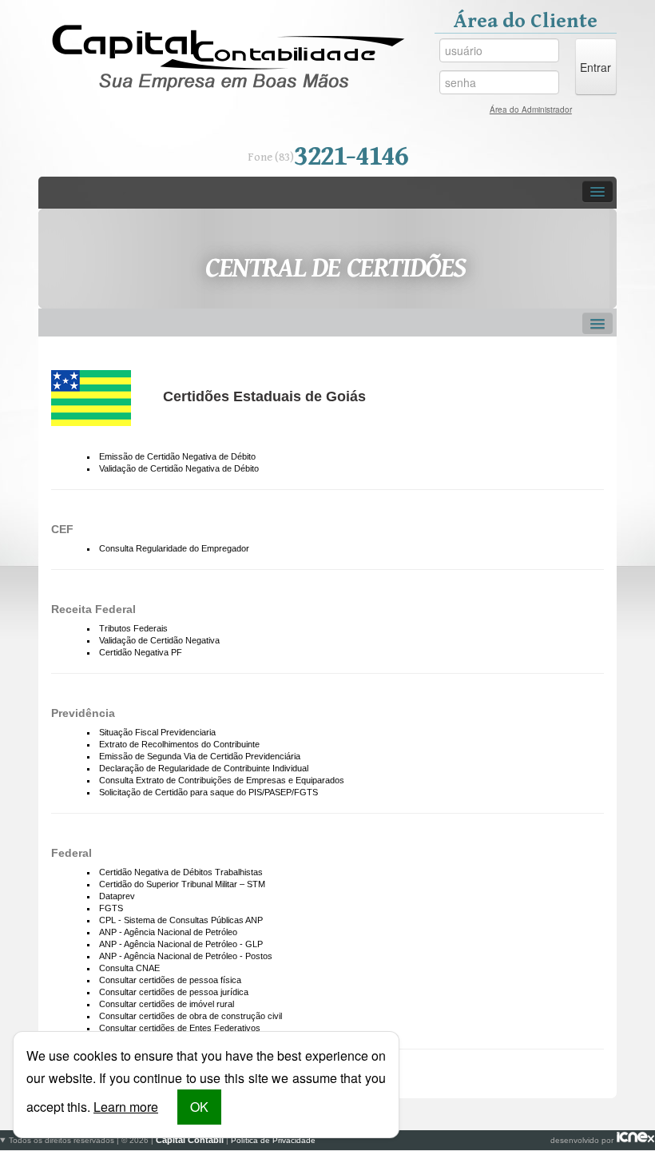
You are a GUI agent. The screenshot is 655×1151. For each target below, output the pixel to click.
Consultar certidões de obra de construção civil (190, 1016)
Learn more (125, 1106)
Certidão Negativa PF (140, 652)
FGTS (111, 908)
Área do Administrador (531, 109)
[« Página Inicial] (228, 58)
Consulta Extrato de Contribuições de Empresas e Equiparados (221, 780)
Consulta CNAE (129, 968)
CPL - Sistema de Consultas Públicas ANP (181, 920)
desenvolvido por (312, 1140)
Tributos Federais (133, 628)
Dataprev (117, 896)
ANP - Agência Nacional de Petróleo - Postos (185, 956)
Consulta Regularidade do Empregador (174, 548)
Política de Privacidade (273, 1140)
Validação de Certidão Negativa (159, 640)
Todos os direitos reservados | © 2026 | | (162, 1140)
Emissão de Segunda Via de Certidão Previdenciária (199, 756)
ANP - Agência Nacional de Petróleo (168, 932)
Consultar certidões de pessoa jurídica (173, 992)
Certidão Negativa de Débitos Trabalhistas (181, 872)
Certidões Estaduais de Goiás (264, 396)
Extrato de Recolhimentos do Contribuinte (179, 744)
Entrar (595, 67)
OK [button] (199, 1106)
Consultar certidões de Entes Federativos (179, 1028)
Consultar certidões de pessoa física (170, 980)
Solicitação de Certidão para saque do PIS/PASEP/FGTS (208, 792)
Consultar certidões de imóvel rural (166, 1004)
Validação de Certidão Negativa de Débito (179, 468)
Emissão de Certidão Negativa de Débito (177, 456)
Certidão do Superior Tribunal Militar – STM (182, 884)
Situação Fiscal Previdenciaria (157, 732)
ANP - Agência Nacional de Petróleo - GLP (181, 944)
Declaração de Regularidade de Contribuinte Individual (203, 768)
